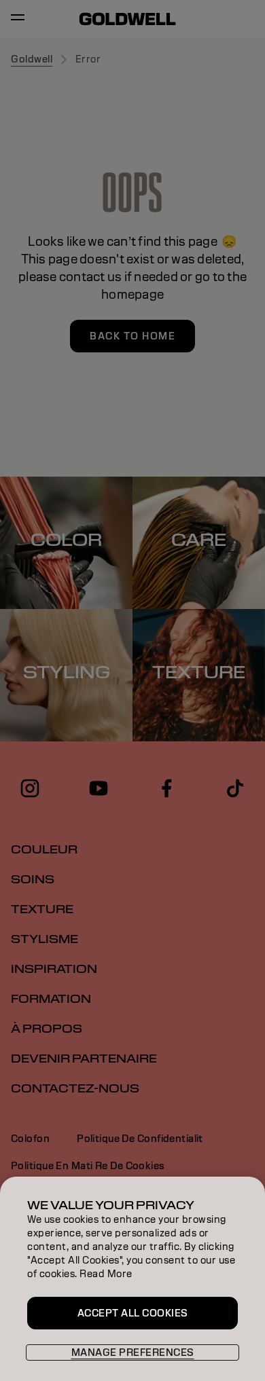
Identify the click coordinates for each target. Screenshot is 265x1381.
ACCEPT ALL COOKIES (132, 1313)
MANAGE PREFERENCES (132, 1352)
